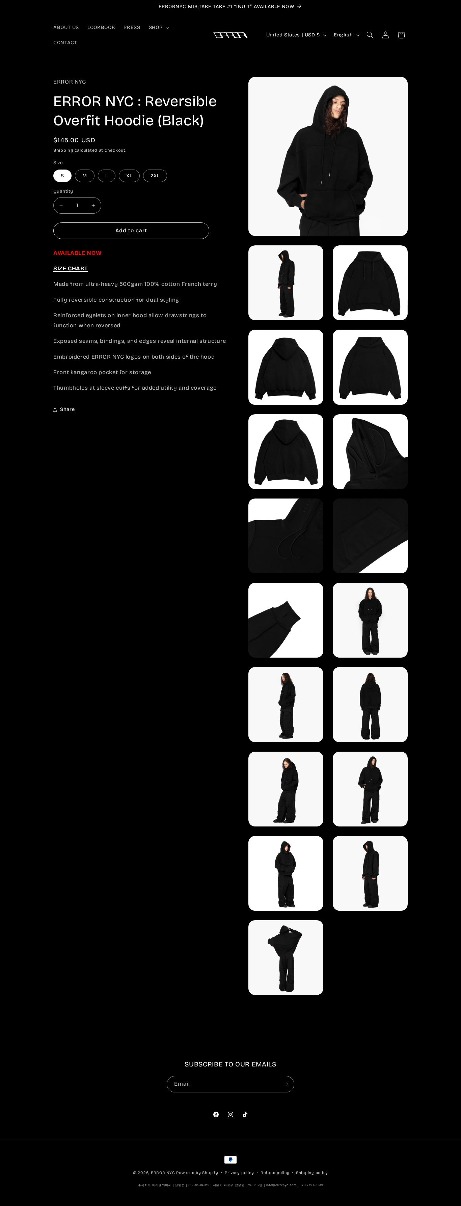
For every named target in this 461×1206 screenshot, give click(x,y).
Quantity (63, 191)
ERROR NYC (163, 1172)
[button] (158, 27)
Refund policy (275, 1172)
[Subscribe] (286, 1084)
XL (129, 176)
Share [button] (67, 409)
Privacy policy (239, 1172)
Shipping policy (312, 1172)
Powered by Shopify (197, 1172)
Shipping (63, 150)
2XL (155, 176)
